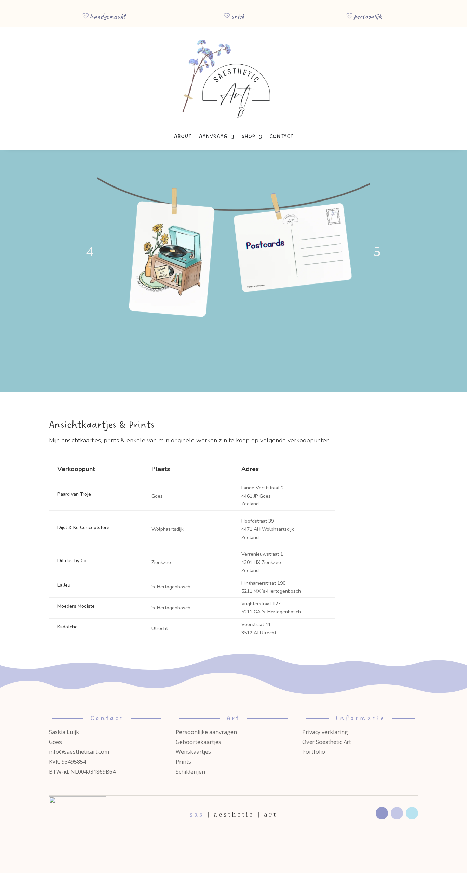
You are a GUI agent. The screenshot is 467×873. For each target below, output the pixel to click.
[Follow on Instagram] (382, 813)
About (182, 137)
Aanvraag (213, 137)
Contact (281, 137)
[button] (90, 252)
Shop (248, 137)
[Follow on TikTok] (397, 813)
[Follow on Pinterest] (412, 813)
